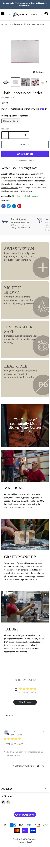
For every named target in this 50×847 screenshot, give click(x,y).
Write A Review (25, 702)
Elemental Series (11, 648)
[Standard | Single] (11, 124)
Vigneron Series (14, 642)
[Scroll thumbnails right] (46, 82)
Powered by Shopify (25, 842)
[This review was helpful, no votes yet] (38, 765)
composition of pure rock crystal (18, 507)
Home (4, 24)
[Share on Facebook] (3, 206)
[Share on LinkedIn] (14, 206)
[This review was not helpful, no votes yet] (43, 765)
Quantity (5, 129)
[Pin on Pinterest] (19, 206)
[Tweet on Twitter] (9, 206)
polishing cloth (34, 187)
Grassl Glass (15, 24)
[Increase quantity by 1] (25, 135)
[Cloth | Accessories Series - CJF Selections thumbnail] (6, 82)
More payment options (25, 160)
